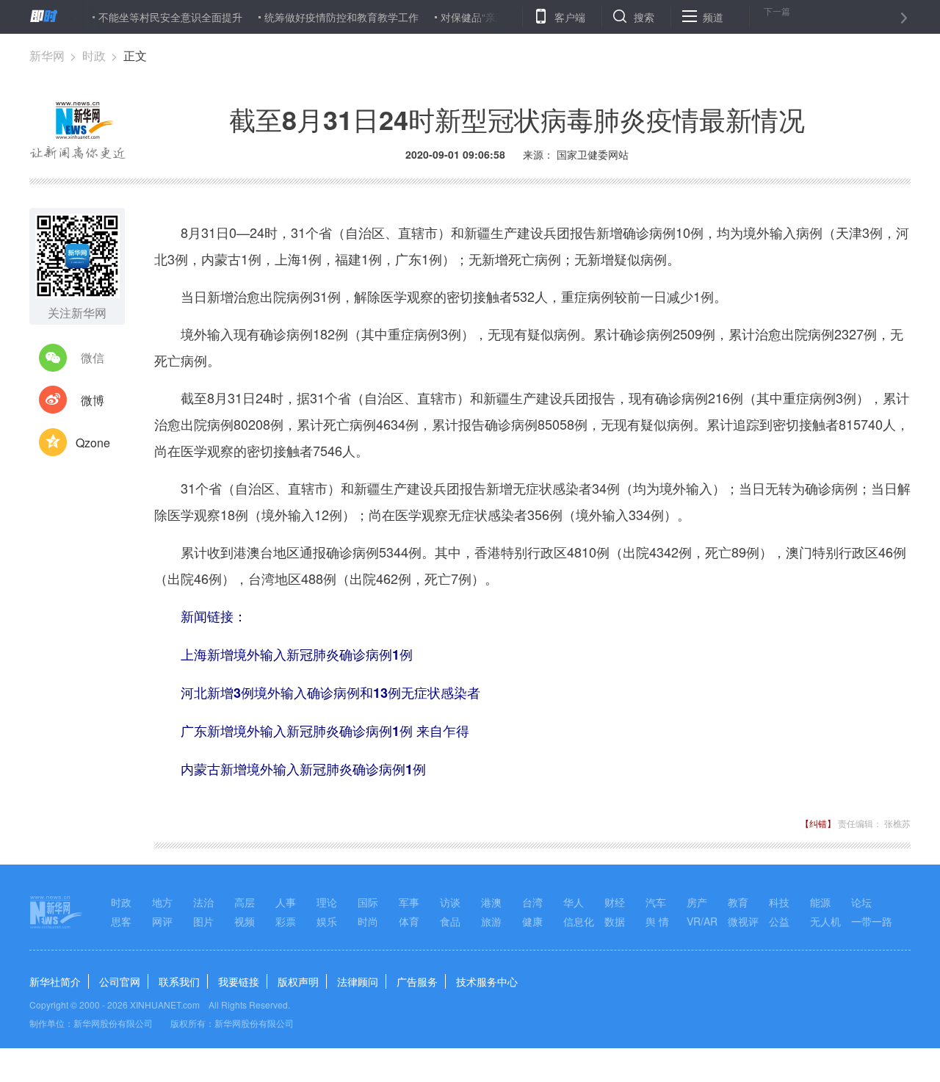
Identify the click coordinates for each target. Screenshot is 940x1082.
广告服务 (417, 981)
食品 (450, 921)
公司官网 (119, 981)
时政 (94, 55)
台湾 (532, 902)
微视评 (743, 921)
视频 (244, 921)
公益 (779, 921)
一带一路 (871, 921)
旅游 (491, 921)
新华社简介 (55, 981)
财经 (614, 902)
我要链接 (238, 981)
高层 (244, 902)
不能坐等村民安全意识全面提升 (153, 17)
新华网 (47, 55)
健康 (532, 921)
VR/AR (702, 921)
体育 (409, 921)
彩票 (285, 921)
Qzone (93, 442)
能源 (820, 902)
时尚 (368, 921)
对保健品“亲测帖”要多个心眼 (488, 17)
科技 (779, 902)
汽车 (656, 902)
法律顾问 (357, 981)
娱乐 (327, 921)
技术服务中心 (487, 981)
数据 (614, 921)
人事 (285, 902)
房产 (697, 902)
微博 (92, 400)
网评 (162, 921)
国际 (368, 902)
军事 (409, 902)
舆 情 (657, 921)
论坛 (861, 902)
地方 (162, 902)
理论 (327, 902)
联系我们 (179, 981)
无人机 (825, 921)
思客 (121, 921)
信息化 (578, 921)
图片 (203, 921)
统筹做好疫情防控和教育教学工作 (324, 17)
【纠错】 (818, 823)
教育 (738, 902)
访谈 (450, 902)
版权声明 (298, 981)
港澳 (491, 902)
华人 (573, 902)
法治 (203, 902)
